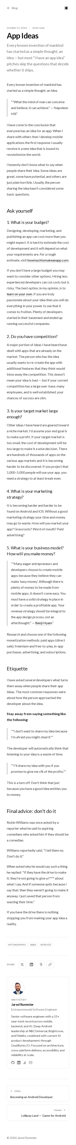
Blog (15, 8)
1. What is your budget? (28, 222)
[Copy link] (50, 964)
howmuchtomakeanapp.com (47, 260)
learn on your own (19, 294)
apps (33, 944)
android (45, 944)
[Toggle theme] (66, 8)
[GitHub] (13, 1062)
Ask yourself (20, 211)
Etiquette (17, 668)
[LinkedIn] (18, 1062)
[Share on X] (22, 964)
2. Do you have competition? (32, 336)
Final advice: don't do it (31, 811)
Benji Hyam (43, 623)
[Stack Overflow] (24, 1062)
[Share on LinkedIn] (31, 964)
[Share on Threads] (41, 964)
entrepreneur (17, 944)
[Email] (30, 1062)
